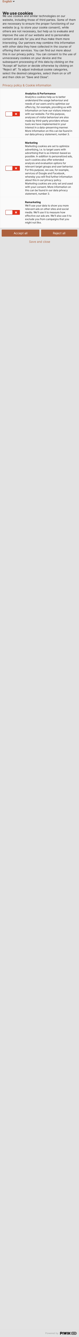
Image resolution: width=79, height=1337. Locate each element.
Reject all (59, 233)
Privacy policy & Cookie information (27, 85)
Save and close (39, 241)
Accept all (20, 233)
